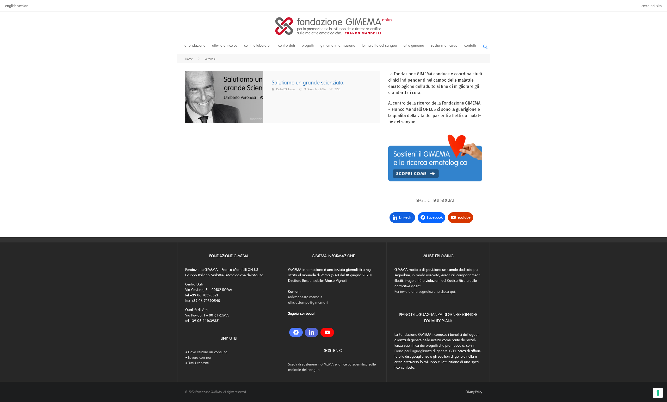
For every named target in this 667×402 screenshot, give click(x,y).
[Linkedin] (311, 332)
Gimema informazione (337, 45)
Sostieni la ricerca (444, 45)
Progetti (308, 45)
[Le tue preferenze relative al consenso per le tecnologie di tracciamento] (658, 393)
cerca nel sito (651, 6)
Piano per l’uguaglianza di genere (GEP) (425, 351)
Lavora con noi (199, 357)
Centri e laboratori (257, 45)
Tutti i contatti (198, 363)
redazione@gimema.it (305, 297)
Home (189, 59)
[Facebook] (296, 332)
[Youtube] (327, 332)
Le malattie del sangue (379, 45)
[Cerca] (485, 45)
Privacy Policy (474, 392)
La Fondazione (194, 45)
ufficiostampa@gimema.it (308, 302)
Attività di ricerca (224, 45)
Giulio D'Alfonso (285, 89)
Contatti (470, 45)
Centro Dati (286, 45)
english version (16, 6)
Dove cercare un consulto (207, 352)
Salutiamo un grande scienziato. (308, 83)
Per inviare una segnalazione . (425, 291)
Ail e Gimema (414, 45)
